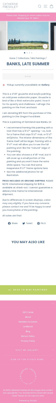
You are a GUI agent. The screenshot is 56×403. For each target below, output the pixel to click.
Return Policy (28, 336)
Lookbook (28, 326)
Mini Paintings (38, 58)
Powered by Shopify (28, 400)
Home (12, 58)
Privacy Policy (28, 341)
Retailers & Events (28, 321)
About (28, 317)
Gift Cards (28, 312)
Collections (23, 58)
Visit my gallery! (27, 350)
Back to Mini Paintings (30, 289)
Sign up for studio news (27, 359)
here (45, 168)
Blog (28, 331)
